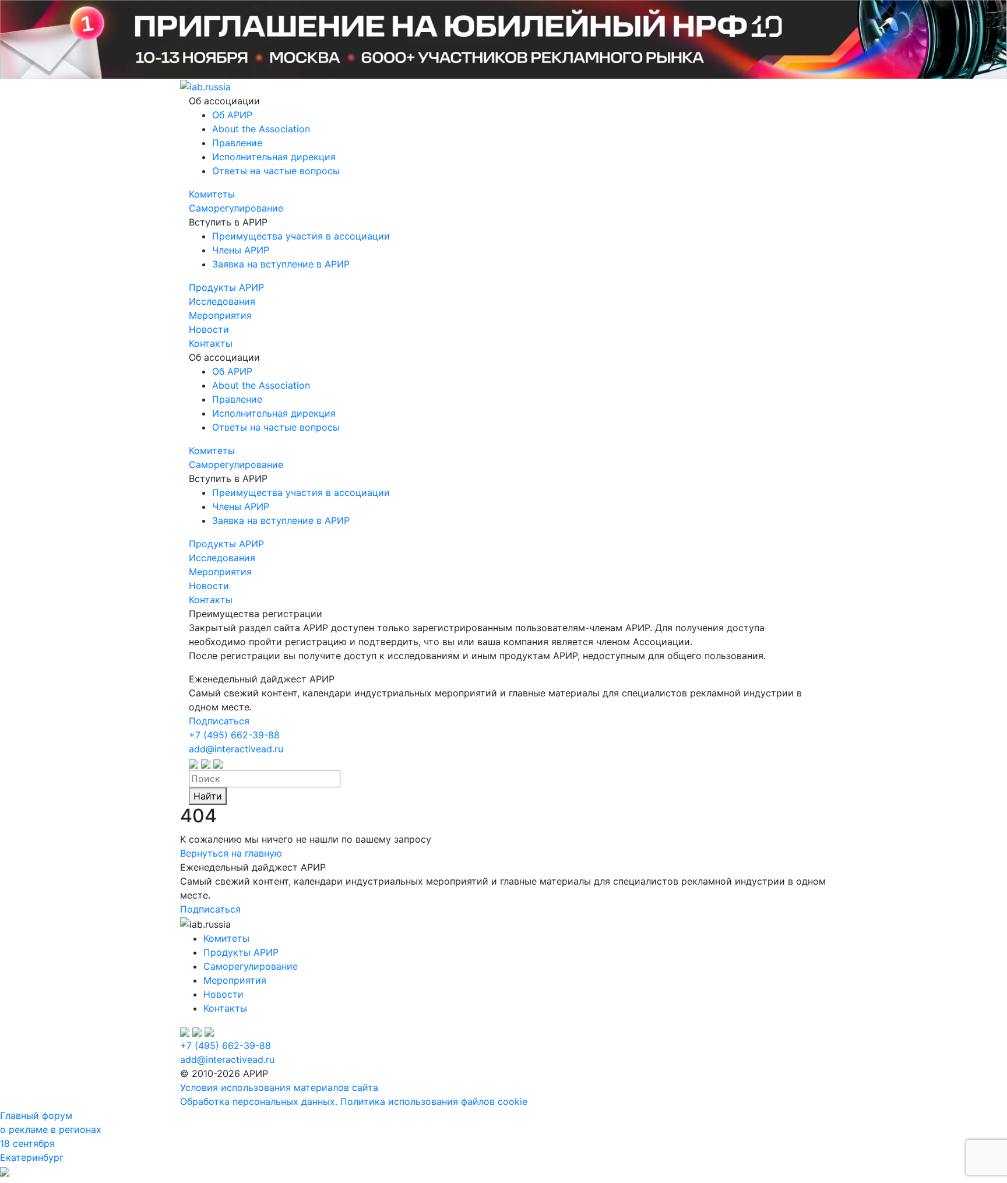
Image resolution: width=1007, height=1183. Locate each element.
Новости (209, 329)
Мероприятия (220, 315)
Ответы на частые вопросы (276, 171)
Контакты (211, 343)
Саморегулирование (236, 208)
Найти (207, 796)
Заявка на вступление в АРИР (281, 264)
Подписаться (219, 721)
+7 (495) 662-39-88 (234, 735)
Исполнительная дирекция (274, 157)
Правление (237, 143)
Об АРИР (232, 115)
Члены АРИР (240, 250)
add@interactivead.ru (236, 749)
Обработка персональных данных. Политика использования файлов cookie (353, 1101)
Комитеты (212, 194)
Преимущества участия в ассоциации (301, 236)
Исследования (222, 301)
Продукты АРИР (226, 287)
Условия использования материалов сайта (279, 1087)
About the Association (261, 129)
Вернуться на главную (231, 853)
